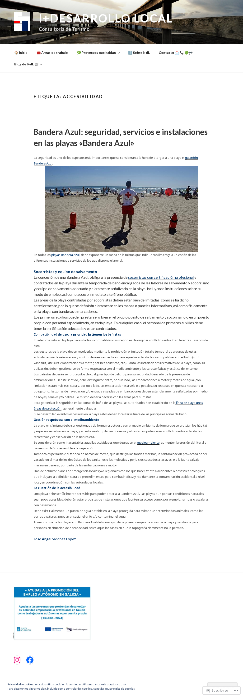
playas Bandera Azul (65, 255)
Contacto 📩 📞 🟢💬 (175, 52)
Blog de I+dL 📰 (26, 64)
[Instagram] (17, 660)
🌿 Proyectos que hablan (96, 52)
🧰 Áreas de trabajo (52, 52)
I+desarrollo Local (106, 18)
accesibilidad (70, 488)
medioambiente (148, 442)
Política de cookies (123, 688)
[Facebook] (30, 660)
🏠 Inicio (21, 52)
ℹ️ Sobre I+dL (139, 52)
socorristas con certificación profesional (161, 277)
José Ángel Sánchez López (55, 539)
